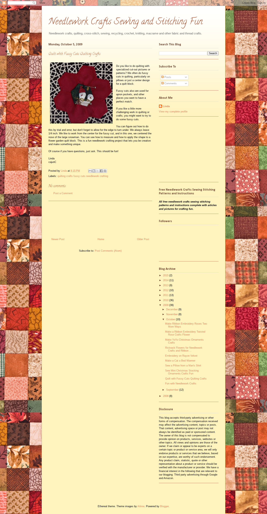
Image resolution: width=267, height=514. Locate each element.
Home (101, 239)
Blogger (164, 506)
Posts (167, 77)
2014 (166, 280)
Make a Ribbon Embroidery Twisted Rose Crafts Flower (185, 333)
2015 (166, 275)
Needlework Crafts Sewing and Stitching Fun (125, 22)
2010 (166, 300)
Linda (64, 170)
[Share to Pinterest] (105, 171)
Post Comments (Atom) (108, 250)
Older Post (143, 239)
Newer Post (58, 239)
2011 (166, 295)
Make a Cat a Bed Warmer (180, 360)
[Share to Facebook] (101, 171)
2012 (166, 290)
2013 (166, 285)
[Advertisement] (100, 218)
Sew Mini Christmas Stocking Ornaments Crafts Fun (182, 372)
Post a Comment (63, 193)
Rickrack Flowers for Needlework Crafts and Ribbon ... (183, 349)
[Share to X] (97, 171)
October (171, 319)
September (172, 389)
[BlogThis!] (94, 171)
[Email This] (90, 171)
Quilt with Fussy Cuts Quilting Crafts (186, 378)
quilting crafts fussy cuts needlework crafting (82, 176)
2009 (166, 305)
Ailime (140, 506)
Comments (170, 83)
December (172, 309)
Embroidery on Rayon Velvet (181, 355)
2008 (166, 396)
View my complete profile (173, 111)
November (172, 314)
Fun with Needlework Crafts (180, 383)
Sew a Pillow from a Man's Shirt (183, 365)
